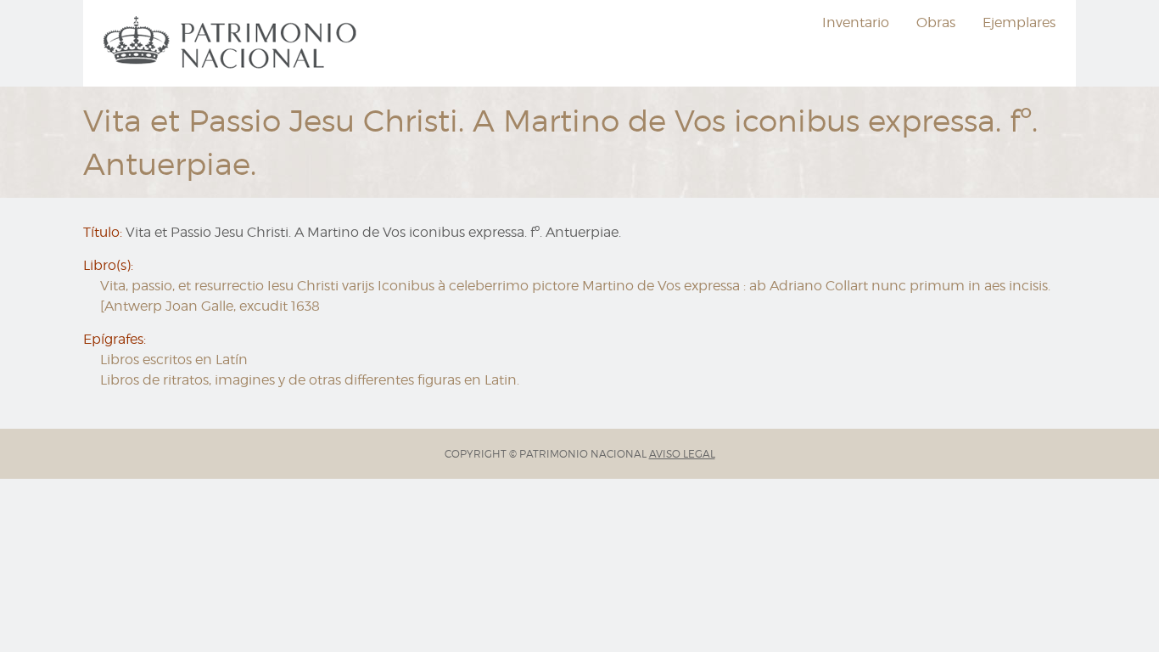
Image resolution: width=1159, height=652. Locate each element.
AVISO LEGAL (682, 453)
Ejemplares (1019, 22)
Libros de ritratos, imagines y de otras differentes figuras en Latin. (309, 380)
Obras (935, 22)
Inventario (855, 22)
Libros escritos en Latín (174, 359)
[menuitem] (232, 43)
